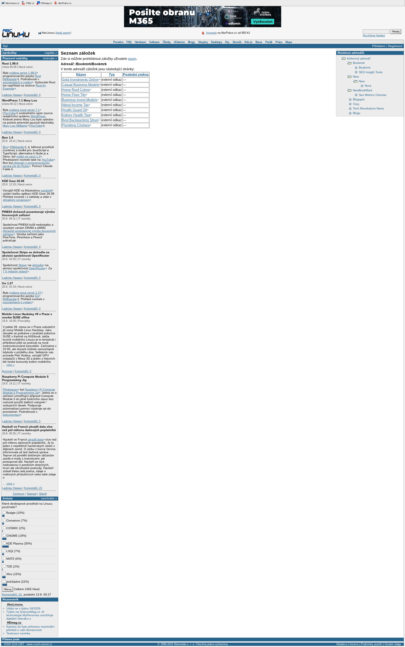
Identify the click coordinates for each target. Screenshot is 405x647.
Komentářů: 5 (32, 421)
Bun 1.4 (7, 137)
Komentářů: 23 (33, 488)
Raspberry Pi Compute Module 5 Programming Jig (25, 378)
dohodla (37, 265)
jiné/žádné (13, 581)
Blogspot (358, 99)
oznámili (46, 190)
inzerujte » (50, 58)
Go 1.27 (7, 283)
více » (11, 365)
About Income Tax (75, 105)
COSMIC (12, 528)
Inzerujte (211, 32)
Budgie (11, 512)
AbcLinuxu (15, 604)
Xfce (9, 574)
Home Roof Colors (76, 90)
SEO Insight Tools (370, 72)
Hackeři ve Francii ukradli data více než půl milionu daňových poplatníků (29, 428)
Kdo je (248, 42)
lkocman (7, 371)
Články (167, 42)
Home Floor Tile (74, 95)
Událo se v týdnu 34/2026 (23, 608)
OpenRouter (37, 268)
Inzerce (354, 644)
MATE (10, 558)
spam (132, 59)
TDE (9, 566)
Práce (278, 42)
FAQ (128, 42)
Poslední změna (135, 74)
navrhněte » (49, 498)
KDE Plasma (14, 543)
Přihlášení (378, 46)
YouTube (10, 113)
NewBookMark (362, 90)
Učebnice (179, 42)
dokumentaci (11, 415)
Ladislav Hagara (12, 95)
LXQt (9, 551)
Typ (112, 74)
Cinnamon (13, 520)
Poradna (118, 42)
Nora (368, 85)
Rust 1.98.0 (10, 63)
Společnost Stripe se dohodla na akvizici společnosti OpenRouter (25, 254)
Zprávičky (10, 52)
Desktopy (216, 42)
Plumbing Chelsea (76, 125)
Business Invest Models (79, 100)
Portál (268, 42)
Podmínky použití (371, 644)
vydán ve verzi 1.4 (28, 156)
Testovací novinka (18, 633)
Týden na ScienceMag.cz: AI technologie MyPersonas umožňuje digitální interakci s (29, 615)
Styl (5, 46)
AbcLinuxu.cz (12, 3)
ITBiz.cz (29, 3)
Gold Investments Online (80, 79)
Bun (5, 147)
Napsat (31, 493)
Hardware (140, 42)
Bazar (258, 42)
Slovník (236, 42)
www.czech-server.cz (39, 644)
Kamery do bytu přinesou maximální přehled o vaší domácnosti (30, 628)
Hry (227, 42)
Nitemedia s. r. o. (184, 644)
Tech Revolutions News (368, 108)
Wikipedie (10, 79)
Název (81, 74)
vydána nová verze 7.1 (24, 110)
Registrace (395, 46)
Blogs (356, 113)
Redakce (341, 644)
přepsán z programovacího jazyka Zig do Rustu (26, 164)
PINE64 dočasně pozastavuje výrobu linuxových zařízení (28, 213)
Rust (38, 76)
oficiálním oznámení (16, 200)
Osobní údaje (393, 644)
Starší (43, 493)
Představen (10, 389)
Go (37, 296)
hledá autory (62, 32)
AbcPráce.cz (65, 3)
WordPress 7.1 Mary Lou (19, 100)
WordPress (38, 116)
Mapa (288, 42)
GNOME (12, 535)
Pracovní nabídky (15, 58)
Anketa (8, 498)
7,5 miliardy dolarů (15, 271)
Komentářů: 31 (12, 594)
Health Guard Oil (74, 110)
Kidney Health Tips (76, 115)
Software (154, 42)
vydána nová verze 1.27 (25, 292)
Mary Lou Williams (15, 125)
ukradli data (35, 439)
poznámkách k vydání (17, 82)
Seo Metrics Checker (373, 95)
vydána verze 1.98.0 (22, 72)
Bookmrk (359, 63)
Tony (356, 104)
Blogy (191, 42)
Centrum (18, 493)
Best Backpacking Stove (80, 120)
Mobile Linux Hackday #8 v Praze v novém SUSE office (27, 315)
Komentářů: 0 (32, 95)
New (356, 76)
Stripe (22, 265)
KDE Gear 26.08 (13, 181)
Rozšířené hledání (374, 35)
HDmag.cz (46, 3)
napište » (51, 52)
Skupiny (203, 42)
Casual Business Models (80, 84)
